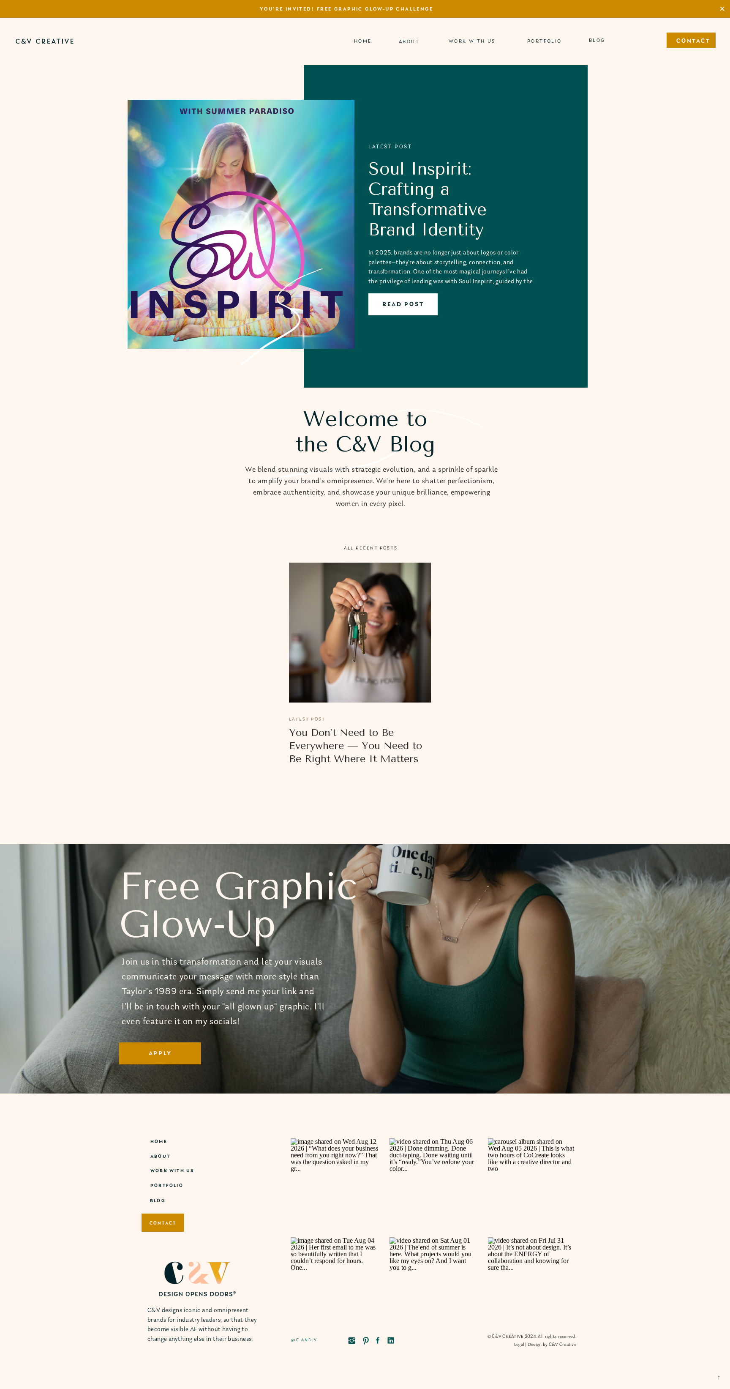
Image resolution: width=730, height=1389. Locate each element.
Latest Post (307, 719)
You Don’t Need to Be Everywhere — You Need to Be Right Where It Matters (355, 746)
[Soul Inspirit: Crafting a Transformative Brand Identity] (241, 224)
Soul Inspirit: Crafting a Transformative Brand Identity (427, 199)
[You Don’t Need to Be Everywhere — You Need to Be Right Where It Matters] (360, 633)
